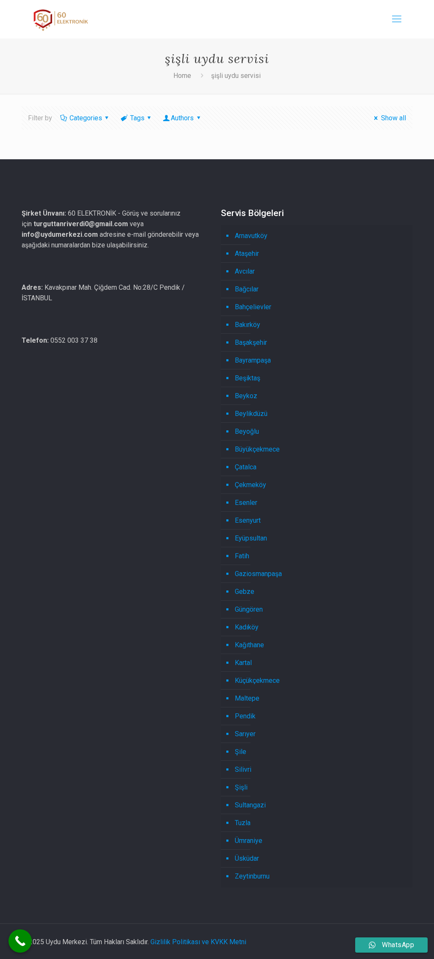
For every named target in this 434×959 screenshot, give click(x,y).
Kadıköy (247, 627)
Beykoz (246, 396)
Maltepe (247, 698)
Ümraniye (248, 841)
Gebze (244, 592)
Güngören (249, 609)
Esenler (246, 503)
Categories (86, 118)
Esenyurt (248, 520)
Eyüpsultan (251, 538)
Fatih (242, 556)
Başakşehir (251, 342)
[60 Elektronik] (59, 19)
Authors (182, 118)
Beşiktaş (247, 378)
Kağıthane (249, 645)
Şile (240, 752)
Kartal (243, 663)
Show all (393, 118)
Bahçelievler (253, 307)
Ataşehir (247, 253)
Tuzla (242, 823)
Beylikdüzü (251, 414)
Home (182, 76)
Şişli (241, 787)
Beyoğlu (247, 431)
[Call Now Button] (20, 941)
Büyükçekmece (257, 449)
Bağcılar (247, 289)
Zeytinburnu (252, 876)
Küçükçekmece (257, 680)
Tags (137, 118)
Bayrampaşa (253, 360)
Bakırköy (247, 325)
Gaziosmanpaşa (258, 574)
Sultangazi (250, 805)
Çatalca (245, 467)
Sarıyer (245, 734)
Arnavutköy (251, 236)
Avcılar (245, 271)
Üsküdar (247, 858)
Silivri (243, 769)
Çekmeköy (250, 485)
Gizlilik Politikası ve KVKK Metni (198, 942)
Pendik (245, 716)
